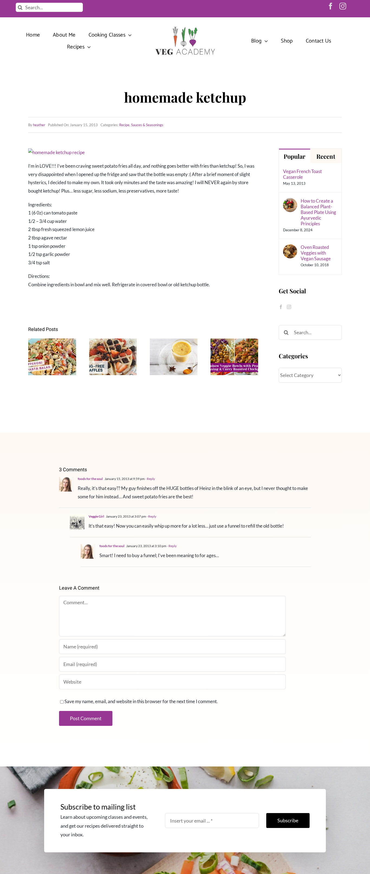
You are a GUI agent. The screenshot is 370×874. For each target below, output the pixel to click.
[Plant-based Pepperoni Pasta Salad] (52, 357)
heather (39, 125)
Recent (325, 156)
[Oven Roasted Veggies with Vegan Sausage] (290, 248)
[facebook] (330, 6)
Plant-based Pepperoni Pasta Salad (52, 344)
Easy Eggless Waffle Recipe (113, 348)
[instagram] (342, 6)
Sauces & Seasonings (147, 125)
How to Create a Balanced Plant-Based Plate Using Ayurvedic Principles (318, 212)
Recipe (124, 125)
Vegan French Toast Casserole (302, 174)
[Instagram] (289, 307)
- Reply (150, 479)
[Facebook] (281, 307)
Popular (294, 156)
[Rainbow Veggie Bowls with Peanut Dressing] (234, 357)
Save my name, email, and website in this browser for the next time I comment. (141, 701)
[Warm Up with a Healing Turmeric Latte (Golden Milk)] (173, 357)
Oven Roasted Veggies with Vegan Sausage (316, 252)
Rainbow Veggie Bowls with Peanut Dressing (234, 340)
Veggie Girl (96, 516)
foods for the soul (90, 479)
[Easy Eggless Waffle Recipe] (113, 357)
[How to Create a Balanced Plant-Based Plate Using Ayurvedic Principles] (290, 202)
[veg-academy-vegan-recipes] (185, 27)
